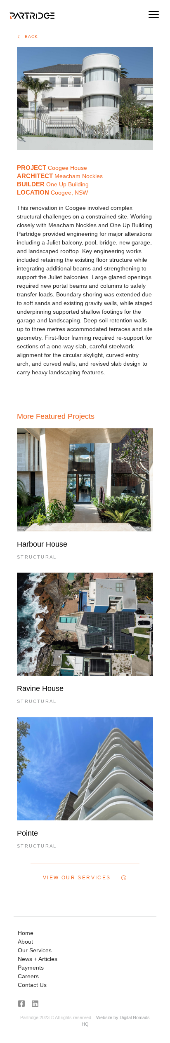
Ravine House (40, 688)
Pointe (27, 833)
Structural (37, 556)
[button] (154, 15)
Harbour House (42, 544)
